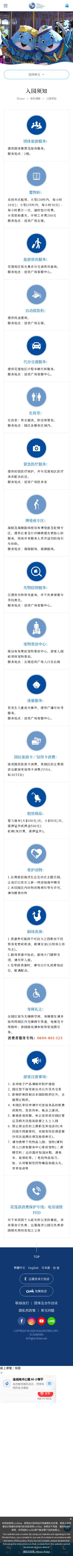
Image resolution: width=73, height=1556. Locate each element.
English (33, 1268)
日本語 (46, 1268)
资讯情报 (35, 98)
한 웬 (56, 1268)
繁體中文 (19, 1268)
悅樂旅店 (41, 1291)
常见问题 (47, 1310)
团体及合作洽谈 (46, 1303)
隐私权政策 (27, 1310)
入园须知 (51, 98)
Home (21, 98)
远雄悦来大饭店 (38, 1279)
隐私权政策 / (36, 1551)
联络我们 (22, 1303)
